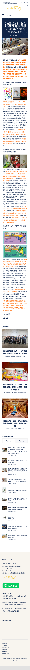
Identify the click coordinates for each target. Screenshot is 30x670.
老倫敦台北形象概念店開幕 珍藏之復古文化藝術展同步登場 (17, 509)
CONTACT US (7, 559)
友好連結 (5, 645)
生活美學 (18, 356)
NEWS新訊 (7, 356)
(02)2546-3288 (8, 568)
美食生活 (23, 392)
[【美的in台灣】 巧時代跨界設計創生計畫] (4, 499)
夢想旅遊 (21, 429)
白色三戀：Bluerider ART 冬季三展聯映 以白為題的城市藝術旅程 (17, 480)
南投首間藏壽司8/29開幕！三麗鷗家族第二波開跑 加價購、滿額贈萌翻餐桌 (15, 387)
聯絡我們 (5, 643)
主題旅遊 (16, 429)
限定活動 (22, 356)
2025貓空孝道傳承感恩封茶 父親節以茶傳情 (17, 461)
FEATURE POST (8, 392)
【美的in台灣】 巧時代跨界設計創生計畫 (17, 500)
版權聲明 (5, 649)
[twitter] (24, 2)
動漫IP (19, 392)
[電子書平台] (4, 517)
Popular (8, 441)
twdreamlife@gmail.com (13, 566)
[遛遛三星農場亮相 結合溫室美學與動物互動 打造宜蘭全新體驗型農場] (4, 469)
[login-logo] (15, 6)
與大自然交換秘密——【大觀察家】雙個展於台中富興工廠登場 (15, 352)
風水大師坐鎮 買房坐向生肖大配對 (17, 490)
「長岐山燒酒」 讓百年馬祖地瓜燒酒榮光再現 (17, 537)
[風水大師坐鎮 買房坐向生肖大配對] (4, 488)
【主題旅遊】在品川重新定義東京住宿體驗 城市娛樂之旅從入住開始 (15, 423)
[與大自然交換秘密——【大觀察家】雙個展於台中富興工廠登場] (15, 330)
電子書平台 (11, 518)
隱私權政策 (5, 654)
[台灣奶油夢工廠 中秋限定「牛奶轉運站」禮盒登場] (4, 526)
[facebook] (21, 2)
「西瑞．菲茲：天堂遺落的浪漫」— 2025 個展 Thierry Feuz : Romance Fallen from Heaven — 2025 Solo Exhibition (17, 450)
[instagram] (27, 2)
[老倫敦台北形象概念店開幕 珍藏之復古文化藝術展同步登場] (4, 507)
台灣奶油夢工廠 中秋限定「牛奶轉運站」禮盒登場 (17, 527)
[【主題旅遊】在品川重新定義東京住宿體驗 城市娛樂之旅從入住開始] (15, 400)
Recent (21, 441)
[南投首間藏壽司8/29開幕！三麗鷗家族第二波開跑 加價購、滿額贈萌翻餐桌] (15, 363)
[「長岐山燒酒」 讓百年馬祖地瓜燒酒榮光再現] (4, 535)
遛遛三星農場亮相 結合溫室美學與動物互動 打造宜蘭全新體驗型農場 (17, 471)
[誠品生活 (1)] (15, 39)
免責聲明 (5, 652)
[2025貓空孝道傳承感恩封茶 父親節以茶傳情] (4, 460)
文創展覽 (13, 356)
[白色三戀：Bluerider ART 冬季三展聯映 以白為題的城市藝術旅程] (4, 479)
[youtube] (27, 5)
